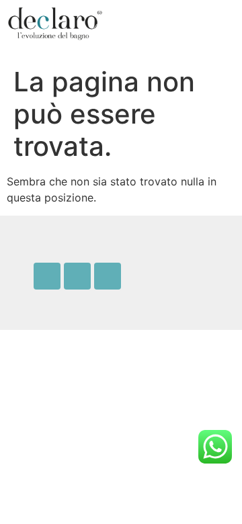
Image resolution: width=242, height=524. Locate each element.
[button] (181, 24)
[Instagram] (77, 276)
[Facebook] (47, 276)
